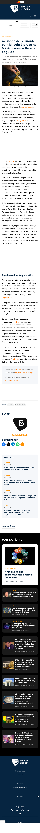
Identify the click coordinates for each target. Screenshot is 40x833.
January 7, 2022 (11, 380)
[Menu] (35, 16)
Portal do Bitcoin (20, 9)
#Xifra (18, 369)
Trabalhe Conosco (20, 787)
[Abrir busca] (30, 16)
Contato (20, 775)
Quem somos (20, 771)
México (10, 404)
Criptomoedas (7, 36)
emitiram (16, 322)
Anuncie (20, 784)
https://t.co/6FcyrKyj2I (24, 372)
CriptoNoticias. (8, 297)
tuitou (15, 359)
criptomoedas (27, 107)
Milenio (11, 161)
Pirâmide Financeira (20, 404)
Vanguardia (22, 120)
